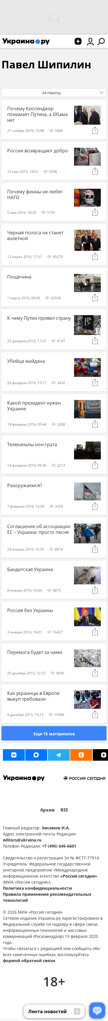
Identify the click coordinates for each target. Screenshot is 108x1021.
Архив (47, 810)
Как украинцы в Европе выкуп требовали (33, 696)
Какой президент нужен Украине (34, 406)
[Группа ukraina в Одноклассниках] (81, 755)
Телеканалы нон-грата (32, 444)
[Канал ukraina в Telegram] (59, 755)
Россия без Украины (30, 610)
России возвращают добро (37, 151)
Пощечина (19, 277)
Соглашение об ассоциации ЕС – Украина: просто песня (38, 529)
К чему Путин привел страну (39, 318)
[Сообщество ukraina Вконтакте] (14, 755)
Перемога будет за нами (34, 652)
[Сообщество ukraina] (36, 755)
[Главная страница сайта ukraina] (26, 41)
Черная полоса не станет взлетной (35, 235)
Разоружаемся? (24, 485)
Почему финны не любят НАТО (35, 194)
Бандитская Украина (30, 569)
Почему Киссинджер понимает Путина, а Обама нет (37, 114)
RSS (64, 810)
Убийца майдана (26, 361)
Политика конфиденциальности (37, 888)
